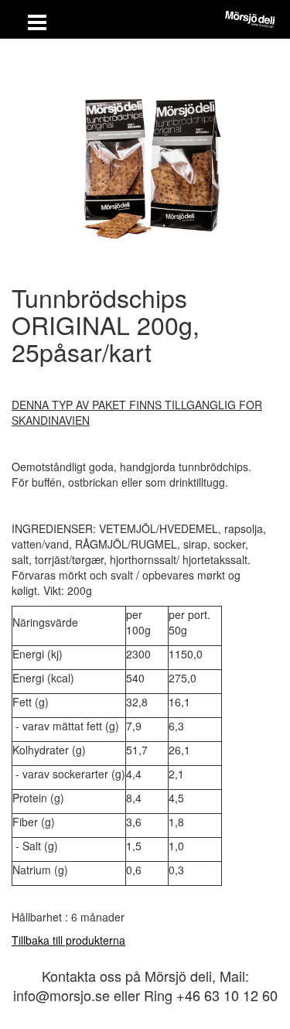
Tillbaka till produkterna (68, 940)
